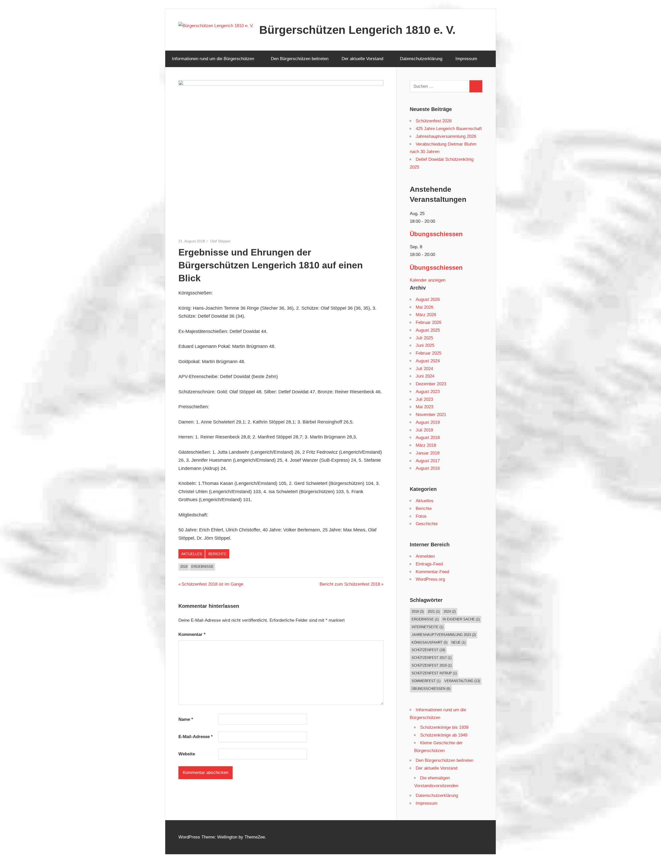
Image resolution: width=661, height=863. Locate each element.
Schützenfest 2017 (432, 658)
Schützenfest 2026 (434, 120)
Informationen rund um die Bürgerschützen (213, 58)
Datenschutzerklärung (421, 58)
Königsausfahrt (429, 642)
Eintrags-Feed (429, 564)
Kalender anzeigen (427, 280)
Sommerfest (426, 681)
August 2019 (428, 422)
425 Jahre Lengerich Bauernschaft (449, 128)
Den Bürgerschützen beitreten (299, 58)
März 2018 (426, 445)
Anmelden (425, 556)
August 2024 (428, 360)
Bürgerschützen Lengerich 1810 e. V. (357, 29)
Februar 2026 (428, 322)
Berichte (217, 554)
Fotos (421, 516)
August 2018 (428, 437)
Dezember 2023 (431, 383)
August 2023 (428, 391)
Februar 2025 (428, 353)
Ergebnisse (202, 567)
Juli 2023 (424, 399)
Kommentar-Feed (432, 571)
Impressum (466, 58)
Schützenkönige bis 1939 (444, 727)
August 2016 (428, 468)
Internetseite (427, 627)
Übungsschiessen (436, 233)
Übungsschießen (431, 689)
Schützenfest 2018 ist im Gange (212, 584)
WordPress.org (430, 579)
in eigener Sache (461, 619)
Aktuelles (191, 554)
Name (185, 719)
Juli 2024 (424, 368)
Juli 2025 (424, 337)
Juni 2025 (425, 345)
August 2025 (428, 330)
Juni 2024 (425, 376)
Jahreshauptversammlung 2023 (444, 635)
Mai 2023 (424, 406)
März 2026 (426, 314)
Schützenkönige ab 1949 (443, 735)
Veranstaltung (462, 681)
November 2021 (431, 414)
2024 (450, 611)
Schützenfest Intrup (434, 673)
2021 (434, 611)
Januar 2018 (427, 453)
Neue (458, 642)
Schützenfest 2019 (432, 665)
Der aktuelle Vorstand (362, 58)
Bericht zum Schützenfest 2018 (350, 584)
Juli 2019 (424, 430)
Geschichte (427, 523)
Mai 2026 (424, 307)
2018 (183, 567)
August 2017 (428, 460)
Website (186, 754)
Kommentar (192, 634)
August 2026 (428, 299)
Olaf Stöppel (220, 241)
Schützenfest (428, 650)
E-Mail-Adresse (195, 736)
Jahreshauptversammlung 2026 (446, 136)
